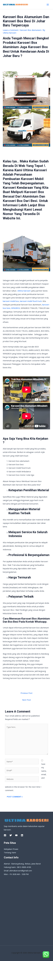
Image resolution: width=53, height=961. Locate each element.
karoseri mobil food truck (31, 301)
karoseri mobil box (11, 301)
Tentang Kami (10, 852)
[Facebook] (5, 835)
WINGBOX (15, 308)
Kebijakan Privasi (11, 849)
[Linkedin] (22, 835)
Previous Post (26, 693)
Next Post (26, 700)
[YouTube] (16, 835)
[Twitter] (11, 835)
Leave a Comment (10, 30)
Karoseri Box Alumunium (30, 30)
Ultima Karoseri (24, 290)
